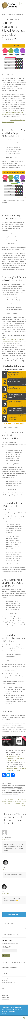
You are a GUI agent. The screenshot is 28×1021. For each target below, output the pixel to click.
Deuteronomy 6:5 (9, 787)
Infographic (9, 12)
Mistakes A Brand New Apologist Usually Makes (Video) (8, 801)
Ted (16, 19)
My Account (4, 1018)
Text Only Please (6, 979)
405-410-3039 (5, 980)
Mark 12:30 (4, 792)
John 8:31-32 (16, 790)
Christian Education (15, 785)
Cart (22, 1017)
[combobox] (14, 929)
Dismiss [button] (4, 1013)
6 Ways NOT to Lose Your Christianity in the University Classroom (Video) (20, 802)
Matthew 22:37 (10, 792)
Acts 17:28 (6, 785)
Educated (4, 788)
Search (14, 1018)
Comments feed (5, 997)
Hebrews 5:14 (15, 788)
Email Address (5, 947)
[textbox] (14, 929)
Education (9, 788)
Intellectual (4, 790)
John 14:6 (10, 790)
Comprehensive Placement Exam (10, 967)
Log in (3, 993)
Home (4, 12)
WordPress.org (5, 999)
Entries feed (5, 995)
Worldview (15, 794)
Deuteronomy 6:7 (18, 787)
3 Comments (21, 19)
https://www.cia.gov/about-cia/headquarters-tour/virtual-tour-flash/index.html (15, 758)
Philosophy (20, 792)
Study (10, 794)
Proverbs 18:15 (5, 794)
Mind (16, 792)
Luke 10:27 (22, 790)
